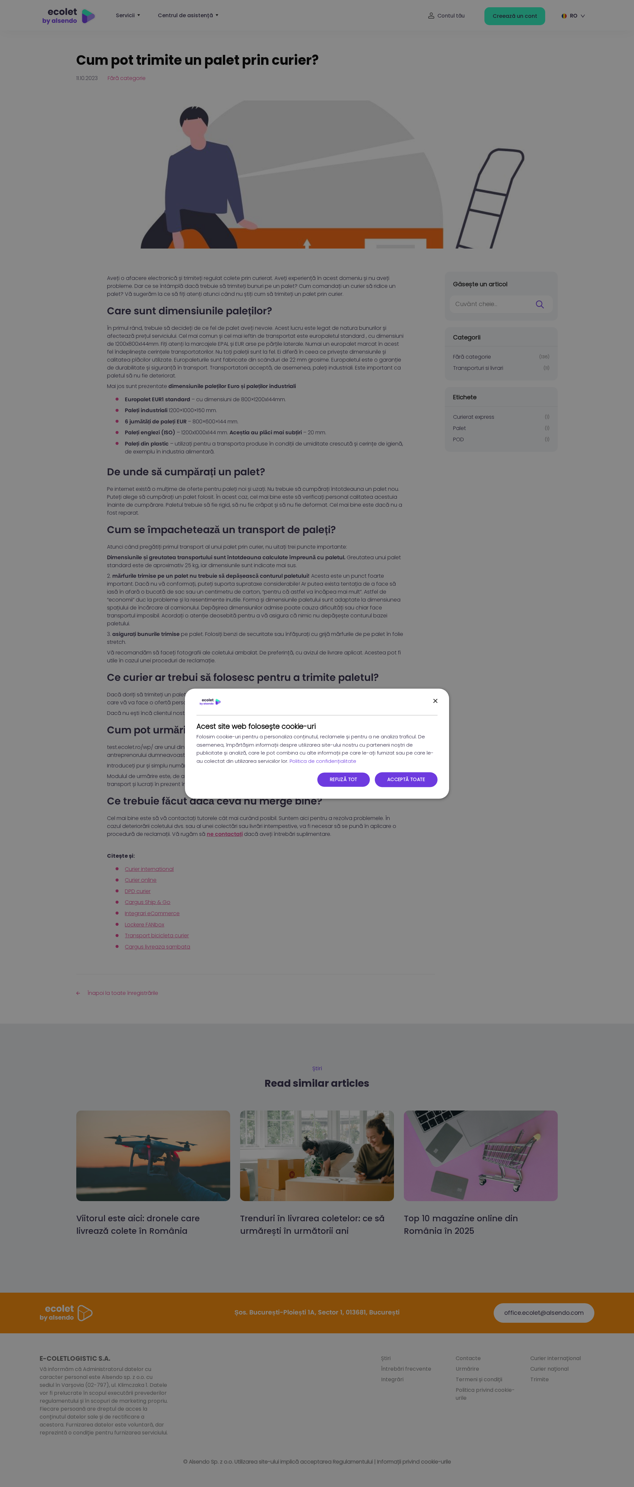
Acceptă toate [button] (406, 779)
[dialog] (317, 743)
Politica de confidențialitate (323, 761)
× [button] (435, 701)
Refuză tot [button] (343, 779)
